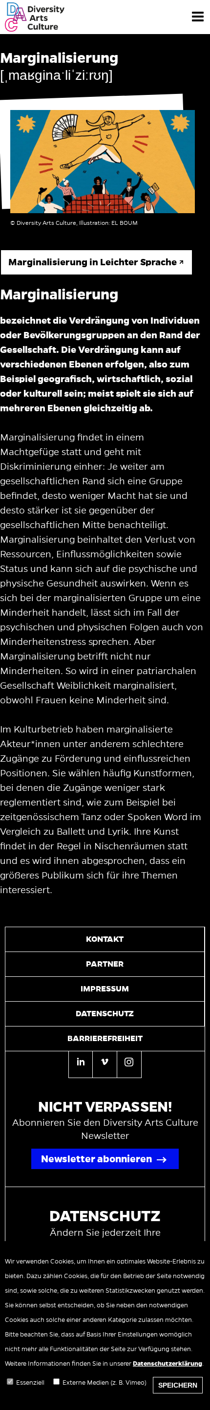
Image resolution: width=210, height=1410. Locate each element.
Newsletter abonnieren (96, 1159)
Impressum (105, 989)
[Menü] (198, 16)
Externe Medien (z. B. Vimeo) (105, 1382)
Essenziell (30, 1382)
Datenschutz (105, 1013)
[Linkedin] (80, 1064)
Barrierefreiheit (105, 1038)
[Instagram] (129, 1063)
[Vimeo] (104, 1063)
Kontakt (105, 939)
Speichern (177, 1385)
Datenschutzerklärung (167, 1363)
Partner (105, 964)
